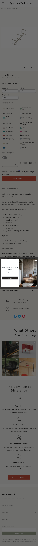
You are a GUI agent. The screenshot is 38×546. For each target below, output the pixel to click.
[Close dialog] (36, 260)
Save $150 (10, 278)
